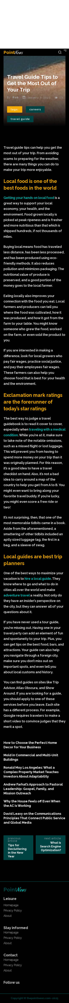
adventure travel (17, 595)
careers (35, 109)
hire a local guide (38, 578)
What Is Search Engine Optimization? (50, 846)
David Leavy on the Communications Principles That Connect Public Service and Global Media (34, 818)
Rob (16, 97)
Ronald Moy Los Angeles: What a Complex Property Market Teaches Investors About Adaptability (31, 772)
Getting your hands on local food (29, 198)
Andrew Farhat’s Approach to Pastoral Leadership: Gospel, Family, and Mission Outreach (33, 788)
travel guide (20, 119)
